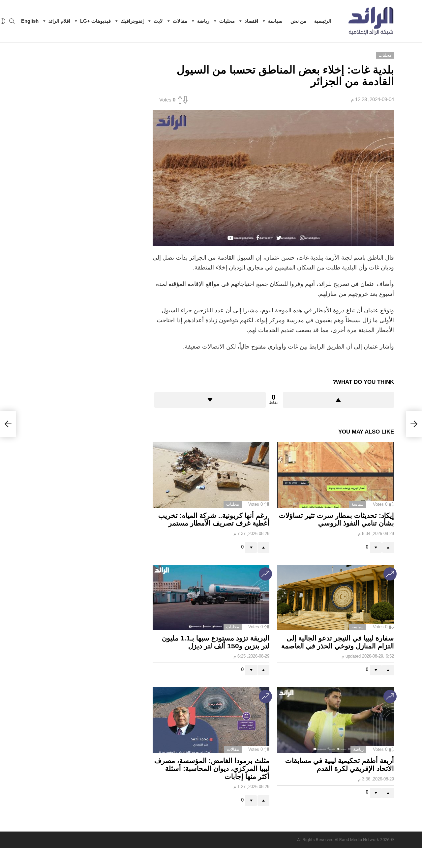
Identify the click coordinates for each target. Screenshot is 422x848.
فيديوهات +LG (95, 21)
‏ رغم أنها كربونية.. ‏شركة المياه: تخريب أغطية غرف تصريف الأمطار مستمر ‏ (213, 519)
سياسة (275, 21)
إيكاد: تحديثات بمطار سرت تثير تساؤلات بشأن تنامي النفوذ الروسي (336, 519)
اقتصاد (251, 21)
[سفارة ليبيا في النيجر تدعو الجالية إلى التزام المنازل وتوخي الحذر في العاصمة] (335, 597)
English (30, 21)
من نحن (298, 21)
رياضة (203, 21)
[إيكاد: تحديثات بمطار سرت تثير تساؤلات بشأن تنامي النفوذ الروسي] (335, 475)
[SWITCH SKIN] (3, 21)
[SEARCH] (12, 21)
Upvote (338, 400)
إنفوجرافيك (132, 21)
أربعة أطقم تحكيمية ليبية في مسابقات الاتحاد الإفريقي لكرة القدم (339, 764)
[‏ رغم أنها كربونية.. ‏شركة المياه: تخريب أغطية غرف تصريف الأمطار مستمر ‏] (211, 475)
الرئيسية (322, 21)
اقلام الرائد (59, 21)
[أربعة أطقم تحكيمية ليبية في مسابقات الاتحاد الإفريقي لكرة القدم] (335, 720)
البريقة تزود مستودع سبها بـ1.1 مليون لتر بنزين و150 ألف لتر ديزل (215, 642)
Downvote (210, 400)
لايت (158, 21)
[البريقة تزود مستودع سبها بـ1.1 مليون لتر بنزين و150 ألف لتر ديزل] (211, 597)
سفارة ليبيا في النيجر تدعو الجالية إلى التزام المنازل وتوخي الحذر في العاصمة (337, 642)
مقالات (180, 21)
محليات (227, 21)
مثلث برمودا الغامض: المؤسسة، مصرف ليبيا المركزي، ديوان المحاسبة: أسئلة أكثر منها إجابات (211, 768)
